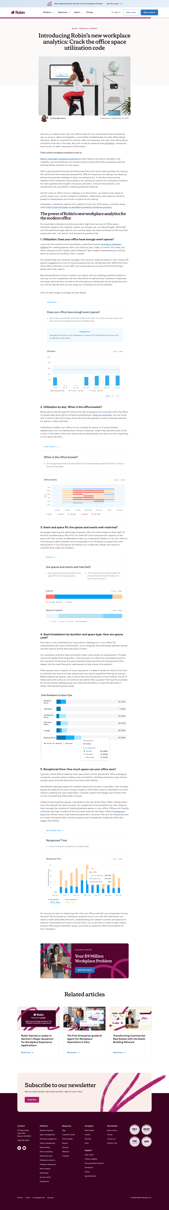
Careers (87, 1135)
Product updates (91, 1159)
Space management (47, 1135)
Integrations (44, 1181)
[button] (48, 12)
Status (87, 1172)
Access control (45, 1177)
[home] (18, 12)
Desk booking (45, 1147)
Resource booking (46, 1130)
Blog (74, 29)
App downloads (90, 1176)
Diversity (88, 1139)
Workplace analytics (47, 1160)
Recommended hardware (94, 1163)
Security (50, 1198)
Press (87, 1143)
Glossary (65, 1147)
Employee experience (48, 1164)
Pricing (109, 1135)
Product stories (88, 29)
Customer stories (68, 1135)
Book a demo (149, 12)
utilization (109, 143)
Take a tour (131, 12)
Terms (28, 1198)
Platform (44, 1126)
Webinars (65, 1152)
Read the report (85, 970)
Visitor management (47, 1143)
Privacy (20, 1198)
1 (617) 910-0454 (23, 1140)
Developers (89, 1167)
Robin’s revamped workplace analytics (59, 159)
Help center (89, 1155)
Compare (65, 1156)
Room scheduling (46, 1152)
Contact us (111, 1139)
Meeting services (46, 1156)
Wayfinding (44, 1173)
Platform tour (112, 1143)
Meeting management (48, 1139)
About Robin (89, 1130)
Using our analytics (102, 415)
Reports (65, 1143)
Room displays (45, 1169)
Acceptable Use (39, 1198)
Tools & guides (67, 1139)
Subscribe (32, 1100)
